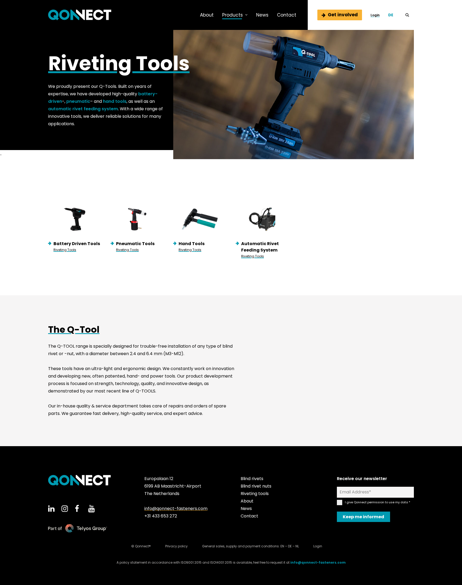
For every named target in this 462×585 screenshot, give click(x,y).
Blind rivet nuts (256, 486)
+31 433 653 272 (160, 516)
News (262, 15)
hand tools (114, 101)
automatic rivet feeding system (83, 109)
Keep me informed (363, 517)
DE (290, 546)
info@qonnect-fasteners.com (175, 508)
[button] (409, 15)
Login (375, 15)
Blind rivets (252, 479)
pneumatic (78, 101)
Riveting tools (255, 493)
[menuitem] (206, 15)
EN (282, 546)
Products (232, 15)
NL (297, 546)
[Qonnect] (79, 15)
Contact (286, 15)
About (207, 15)
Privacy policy (176, 546)
